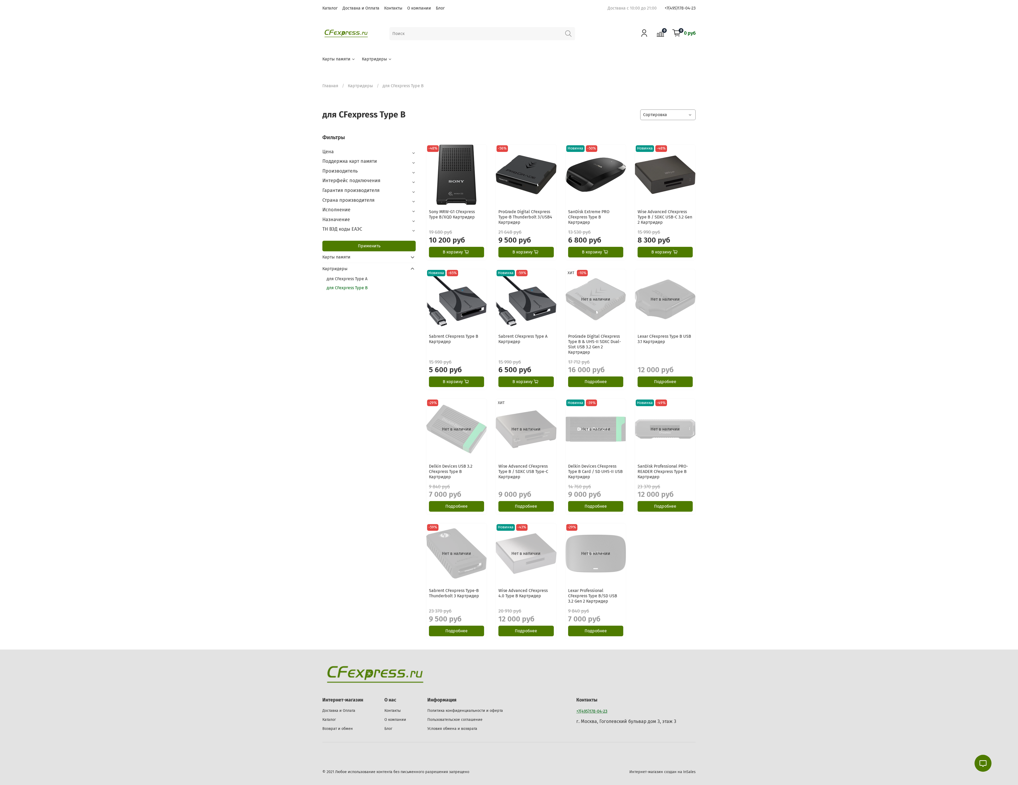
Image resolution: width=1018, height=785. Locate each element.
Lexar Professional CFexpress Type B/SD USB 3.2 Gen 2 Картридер (592, 596)
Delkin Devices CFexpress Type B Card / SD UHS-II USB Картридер (595, 471)
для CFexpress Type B (347, 287)
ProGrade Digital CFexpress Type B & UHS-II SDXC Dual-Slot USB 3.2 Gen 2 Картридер (594, 344)
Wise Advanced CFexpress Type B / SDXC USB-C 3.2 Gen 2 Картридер (665, 217)
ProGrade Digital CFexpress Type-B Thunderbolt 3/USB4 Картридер (525, 217)
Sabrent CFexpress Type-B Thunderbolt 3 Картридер (454, 593)
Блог (440, 8)
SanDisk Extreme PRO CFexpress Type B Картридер (588, 217)
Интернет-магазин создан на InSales (662, 772)
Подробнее (596, 381)
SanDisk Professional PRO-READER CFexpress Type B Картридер (663, 471)
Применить (369, 245)
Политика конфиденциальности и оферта (465, 710)
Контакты (393, 8)
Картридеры (374, 59)
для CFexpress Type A (347, 278)
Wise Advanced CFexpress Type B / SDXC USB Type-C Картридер (523, 471)
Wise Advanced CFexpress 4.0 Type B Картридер (523, 593)
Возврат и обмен (337, 728)
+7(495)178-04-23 (680, 8)
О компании (419, 8)
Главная (330, 85)
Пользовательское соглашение (454, 719)
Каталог (330, 8)
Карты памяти (336, 59)
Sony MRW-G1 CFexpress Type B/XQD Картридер (452, 214)
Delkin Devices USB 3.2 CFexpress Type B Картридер (450, 471)
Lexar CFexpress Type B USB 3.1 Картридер (664, 339)
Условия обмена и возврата (452, 728)
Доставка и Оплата (361, 8)
